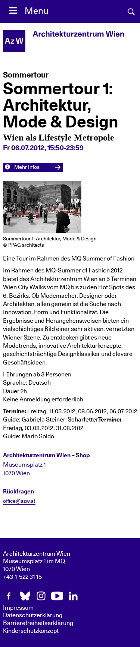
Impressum (18, 608)
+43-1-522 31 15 (22, 577)
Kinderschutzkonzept (31, 631)
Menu (37, 11)
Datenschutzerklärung (32, 615)
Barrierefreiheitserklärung (38, 623)
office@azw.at (19, 501)
